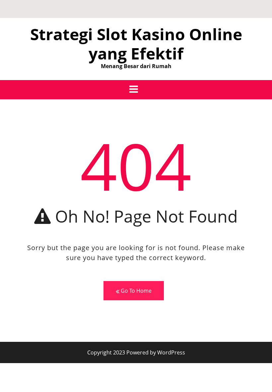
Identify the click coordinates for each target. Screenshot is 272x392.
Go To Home (135, 290)
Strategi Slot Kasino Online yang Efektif (136, 43)
